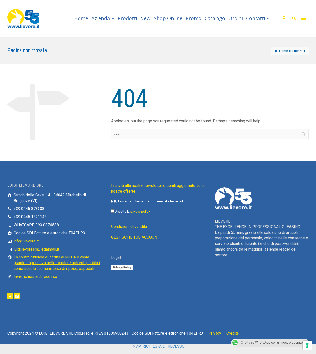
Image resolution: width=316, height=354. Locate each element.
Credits (232, 333)
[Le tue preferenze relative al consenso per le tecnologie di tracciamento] (307, 345)
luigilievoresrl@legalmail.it (36, 249)
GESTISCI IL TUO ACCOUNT (135, 237)
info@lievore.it (26, 241)
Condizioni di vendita (129, 226)
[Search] (294, 18)
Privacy (214, 333)
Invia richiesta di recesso (35, 276)
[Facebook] (10, 296)
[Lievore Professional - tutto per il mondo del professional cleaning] (23, 18)
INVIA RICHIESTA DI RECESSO (158, 346)
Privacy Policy (122, 267)
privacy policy (140, 211)
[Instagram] (17, 296)
